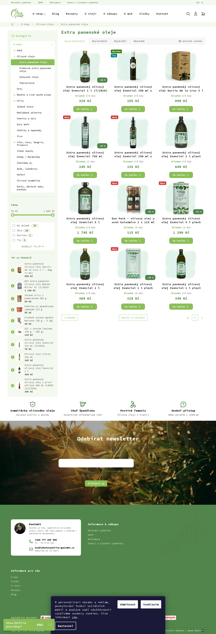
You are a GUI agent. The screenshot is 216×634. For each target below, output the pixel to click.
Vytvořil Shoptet (174, 630)
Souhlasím (151, 604)
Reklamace (55, 2)
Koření (21, 174)
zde (74, 617)
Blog (13, 594)
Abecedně (139, 41)
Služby (15, 581)
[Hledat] (190, 14)
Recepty (15, 590)
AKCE (19, 50)
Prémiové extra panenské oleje (35, 70)
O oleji (15, 585)
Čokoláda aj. (25, 162)
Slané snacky (25, 150)
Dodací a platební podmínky (82, 2)
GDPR (40, 2)
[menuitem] (39, 13)
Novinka (24, 235)
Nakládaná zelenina (29, 112)
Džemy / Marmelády (28, 156)
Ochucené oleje (29, 77)
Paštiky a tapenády (29, 130)
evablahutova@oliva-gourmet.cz (54, 547)
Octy (19, 88)
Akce (22, 230)
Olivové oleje (26, 56)
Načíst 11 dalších (133, 317)
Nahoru (71, 317)
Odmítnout (127, 604)
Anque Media (194, 630)
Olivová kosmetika (28, 180)
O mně (14, 577)
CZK (198, 2)
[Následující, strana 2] (195, 318)
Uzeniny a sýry (26, 118)
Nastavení (65, 626)
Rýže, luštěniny (27, 168)
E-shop (17, 44)
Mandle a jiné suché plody (34, 94)
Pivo (19, 136)
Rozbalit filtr (30, 246)
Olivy (20, 100)
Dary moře (23, 124)
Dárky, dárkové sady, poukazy (30, 188)
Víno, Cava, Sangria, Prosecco (30, 144)
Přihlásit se (96, 483)
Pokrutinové (26, 82)
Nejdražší (120, 41)
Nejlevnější (99, 41)
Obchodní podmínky (21, 2)
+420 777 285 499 (46, 539)
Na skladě (26, 225)
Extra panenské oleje (33, 62)
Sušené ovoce (25, 106)
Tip (21, 240)
